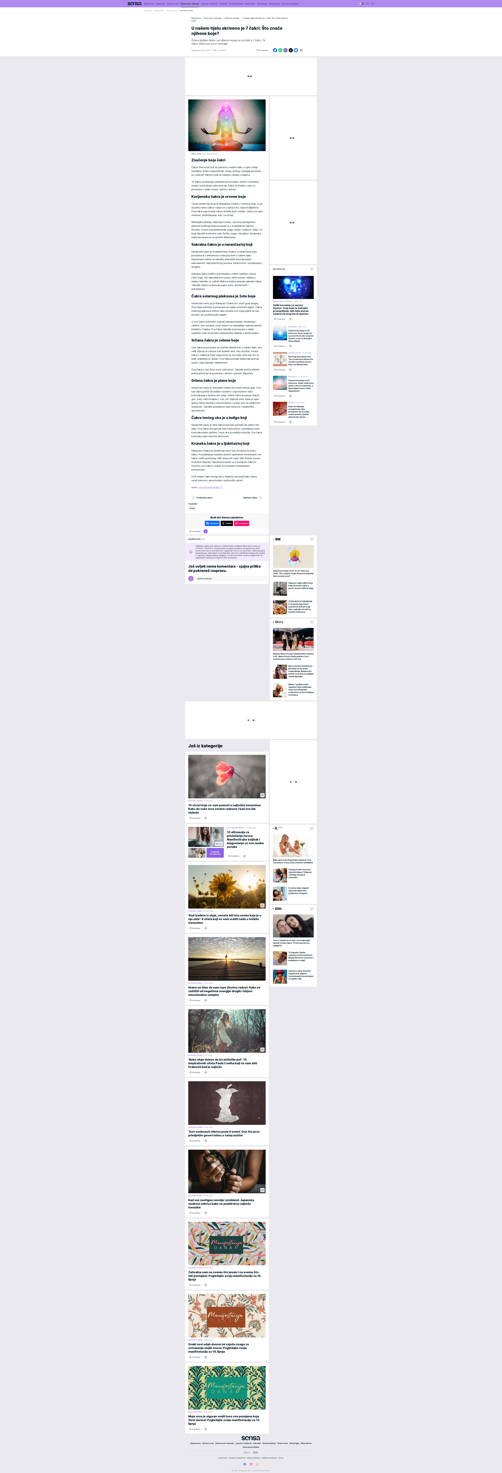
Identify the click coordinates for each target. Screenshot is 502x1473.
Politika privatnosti (269, 1458)
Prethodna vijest (204, 498)
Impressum (222, 1458)
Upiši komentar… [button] (205, 578)
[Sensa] (135, 3)
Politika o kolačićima (237, 1458)
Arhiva (281, 1458)
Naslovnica (196, 18)
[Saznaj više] (312, 539)
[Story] (247, 1452)
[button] (262, 50)
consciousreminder (209, 487)
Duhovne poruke (232, 18)
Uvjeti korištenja (253, 1458)
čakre (192, 508)
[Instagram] (251, 1464)
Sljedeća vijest (250, 498)
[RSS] (257, 1464)
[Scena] (255, 1452)
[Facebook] (244, 1464)
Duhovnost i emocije (213, 18)
